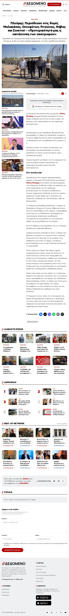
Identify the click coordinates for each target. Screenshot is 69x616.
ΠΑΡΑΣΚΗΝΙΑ (7, 10)
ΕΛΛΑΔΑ (16, 10)
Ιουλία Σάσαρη (31, 93)
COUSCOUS (5, 592)
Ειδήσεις (26, 479)
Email (37, 535)
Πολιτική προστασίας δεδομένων (46, 575)
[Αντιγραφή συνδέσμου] (62, 314)
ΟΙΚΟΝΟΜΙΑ (33, 10)
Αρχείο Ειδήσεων (41, 566)
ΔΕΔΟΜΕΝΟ (23, 483)
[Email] (58, 314)
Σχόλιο (4, 518)
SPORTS (59, 10)
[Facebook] (40, 314)
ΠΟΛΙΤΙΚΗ (24, 10)
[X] (63, 481)
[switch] (64, 4)
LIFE (65, 10)
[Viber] (49, 314)
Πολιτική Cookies (41, 572)
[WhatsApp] (53, 314)
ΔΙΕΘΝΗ (52, 10)
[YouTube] (65, 612)
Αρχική (4, 15)
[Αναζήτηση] (66, 4)
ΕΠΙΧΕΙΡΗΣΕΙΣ (43, 10)
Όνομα (4, 535)
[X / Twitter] (45, 314)
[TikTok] (56, 612)
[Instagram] (58, 481)
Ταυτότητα (39, 569)
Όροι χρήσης (40, 578)
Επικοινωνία (39, 581)
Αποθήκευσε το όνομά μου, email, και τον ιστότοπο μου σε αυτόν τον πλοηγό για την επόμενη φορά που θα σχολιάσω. (35, 544)
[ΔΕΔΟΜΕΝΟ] (13, 563)
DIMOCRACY (6, 595)
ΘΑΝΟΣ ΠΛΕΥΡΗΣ (32, 321)
